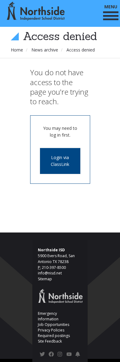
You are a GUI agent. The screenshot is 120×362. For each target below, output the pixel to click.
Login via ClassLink (60, 160)
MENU (110, 7)
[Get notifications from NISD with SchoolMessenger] (78, 355)
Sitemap (45, 279)
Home (17, 50)
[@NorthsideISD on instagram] (60, 355)
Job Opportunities (53, 324)
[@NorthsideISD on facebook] (51, 355)
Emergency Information (48, 316)
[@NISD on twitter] (42, 355)
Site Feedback (50, 341)
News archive (44, 50)
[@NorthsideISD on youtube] (69, 355)
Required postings (54, 335)
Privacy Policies (51, 330)
